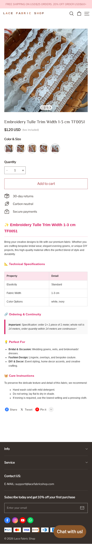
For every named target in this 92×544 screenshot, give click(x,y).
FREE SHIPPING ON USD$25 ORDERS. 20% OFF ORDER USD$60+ (46, 4)
